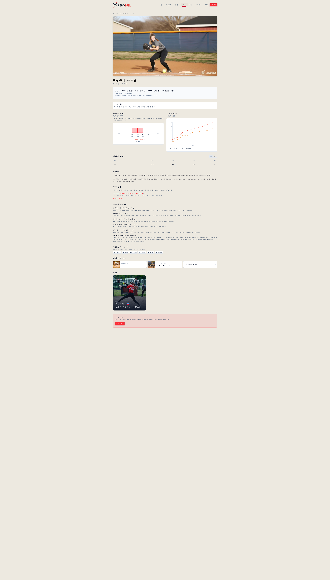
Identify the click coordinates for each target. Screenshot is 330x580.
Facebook (134, 252)
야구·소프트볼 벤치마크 (122, 13)
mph (211, 156)
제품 (161, 5)
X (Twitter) (143, 252)
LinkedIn (151, 252)
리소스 (183, 5)
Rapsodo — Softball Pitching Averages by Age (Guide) (128, 193)
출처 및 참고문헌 (117, 198)
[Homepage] (122, 5)
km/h (215, 156)
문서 (176, 5)
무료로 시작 (119, 323)
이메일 (126, 252)
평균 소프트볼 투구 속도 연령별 (128, 307)
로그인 (206, 4)
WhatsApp (118, 252)
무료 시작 (213, 4)
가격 (190, 5)
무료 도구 (168, 5)
